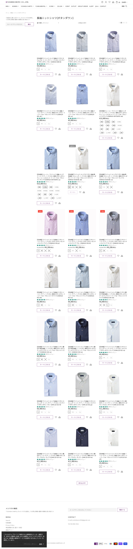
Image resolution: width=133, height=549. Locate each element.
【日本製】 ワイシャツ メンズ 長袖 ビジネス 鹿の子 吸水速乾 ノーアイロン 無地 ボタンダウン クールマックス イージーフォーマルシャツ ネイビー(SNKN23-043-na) (82, 349)
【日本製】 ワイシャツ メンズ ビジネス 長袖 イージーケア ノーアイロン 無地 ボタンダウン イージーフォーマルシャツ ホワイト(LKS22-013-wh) (113, 456)
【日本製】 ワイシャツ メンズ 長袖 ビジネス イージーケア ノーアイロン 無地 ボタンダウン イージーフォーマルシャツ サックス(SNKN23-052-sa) (82, 294)
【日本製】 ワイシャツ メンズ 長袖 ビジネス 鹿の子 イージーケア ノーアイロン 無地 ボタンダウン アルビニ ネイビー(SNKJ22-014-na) (82, 455)
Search (8, 520)
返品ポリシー (10, 530)
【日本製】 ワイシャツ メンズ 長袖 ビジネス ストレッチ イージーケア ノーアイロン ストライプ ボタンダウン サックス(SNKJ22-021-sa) (113, 348)
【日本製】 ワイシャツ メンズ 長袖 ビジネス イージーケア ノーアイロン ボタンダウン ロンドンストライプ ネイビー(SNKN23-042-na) (113, 241)
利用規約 (8, 523)
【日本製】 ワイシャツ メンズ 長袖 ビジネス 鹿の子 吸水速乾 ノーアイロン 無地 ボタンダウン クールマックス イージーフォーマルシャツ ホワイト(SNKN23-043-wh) (113, 294)
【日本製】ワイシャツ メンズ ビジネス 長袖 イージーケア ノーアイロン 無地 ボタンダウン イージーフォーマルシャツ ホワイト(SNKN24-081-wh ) (51, 113)
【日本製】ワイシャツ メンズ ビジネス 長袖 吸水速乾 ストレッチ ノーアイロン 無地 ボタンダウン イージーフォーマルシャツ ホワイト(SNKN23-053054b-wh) (82, 177)
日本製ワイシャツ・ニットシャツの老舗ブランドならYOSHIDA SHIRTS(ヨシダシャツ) (17, 2)
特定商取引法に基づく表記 (14, 527)
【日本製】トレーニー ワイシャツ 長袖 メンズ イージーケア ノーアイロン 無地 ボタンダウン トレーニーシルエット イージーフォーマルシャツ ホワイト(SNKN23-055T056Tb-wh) (113, 113)
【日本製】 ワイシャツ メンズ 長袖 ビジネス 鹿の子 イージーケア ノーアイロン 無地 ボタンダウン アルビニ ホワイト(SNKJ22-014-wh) (113, 403)
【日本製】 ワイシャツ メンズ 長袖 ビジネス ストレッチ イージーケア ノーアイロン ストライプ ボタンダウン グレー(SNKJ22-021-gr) (82, 403)
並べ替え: (40, 23)
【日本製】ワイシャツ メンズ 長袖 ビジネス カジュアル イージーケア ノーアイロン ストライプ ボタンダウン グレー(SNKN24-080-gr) (82, 60)
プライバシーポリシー (30, 544)
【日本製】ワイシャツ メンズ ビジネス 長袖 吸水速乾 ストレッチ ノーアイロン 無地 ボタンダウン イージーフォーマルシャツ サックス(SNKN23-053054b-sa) (113, 177)
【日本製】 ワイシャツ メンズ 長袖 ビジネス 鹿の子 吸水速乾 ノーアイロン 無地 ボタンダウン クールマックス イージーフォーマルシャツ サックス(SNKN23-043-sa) (51, 349)
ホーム (7, 13)
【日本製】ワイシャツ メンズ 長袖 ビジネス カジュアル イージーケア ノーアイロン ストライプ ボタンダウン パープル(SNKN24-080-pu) (113, 60)
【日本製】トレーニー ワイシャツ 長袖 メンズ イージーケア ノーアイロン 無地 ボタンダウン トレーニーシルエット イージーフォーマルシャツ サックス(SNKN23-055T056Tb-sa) (51, 177)
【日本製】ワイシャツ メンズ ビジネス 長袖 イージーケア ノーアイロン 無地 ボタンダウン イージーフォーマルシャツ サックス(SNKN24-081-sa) (82, 113)
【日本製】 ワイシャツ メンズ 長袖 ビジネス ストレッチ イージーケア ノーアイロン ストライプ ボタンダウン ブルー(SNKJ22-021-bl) (51, 403)
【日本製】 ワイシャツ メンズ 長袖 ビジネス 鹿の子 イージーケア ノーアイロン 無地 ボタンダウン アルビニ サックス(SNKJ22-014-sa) (51, 455)
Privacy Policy (10, 525)
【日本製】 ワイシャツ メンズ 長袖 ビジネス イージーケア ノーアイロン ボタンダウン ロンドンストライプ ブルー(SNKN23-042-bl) (82, 241)
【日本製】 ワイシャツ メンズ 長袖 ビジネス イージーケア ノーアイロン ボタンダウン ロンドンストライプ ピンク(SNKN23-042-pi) (51, 241)
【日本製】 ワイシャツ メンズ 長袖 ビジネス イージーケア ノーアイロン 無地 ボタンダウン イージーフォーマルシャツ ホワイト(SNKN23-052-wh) (51, 294)
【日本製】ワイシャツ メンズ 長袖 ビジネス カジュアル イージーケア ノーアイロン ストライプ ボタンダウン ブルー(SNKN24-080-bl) (51, 60)
